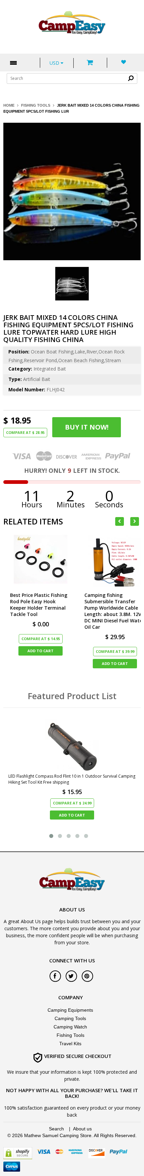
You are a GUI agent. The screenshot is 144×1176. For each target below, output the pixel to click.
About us (82, 1128)
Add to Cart (40, 650)
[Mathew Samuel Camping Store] (72, 23)
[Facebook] (55, 976)
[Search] (130, 78)
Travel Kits (70, 1043)
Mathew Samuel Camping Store (57, 1135)
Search (56, 1128)
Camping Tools (70, 1018)
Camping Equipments (70, 1010)
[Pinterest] (87, 976)
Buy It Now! (87, 427)
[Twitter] (71, 976)
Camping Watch (70, 1026)
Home (8, 105)
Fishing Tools (35, 105)
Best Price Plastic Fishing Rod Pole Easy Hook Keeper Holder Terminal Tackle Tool (38, 604)
